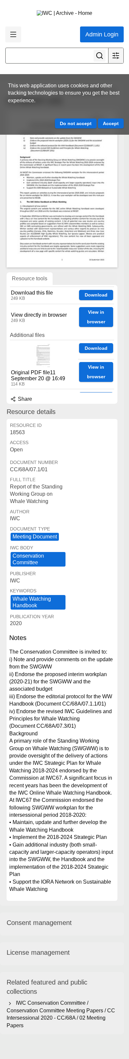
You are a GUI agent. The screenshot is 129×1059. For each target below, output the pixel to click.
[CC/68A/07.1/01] (62, 188)
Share (24, 399)
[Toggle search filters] (115, 55)
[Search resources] (100, 56)
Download (96, 295)
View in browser (96, 316)
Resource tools (29, 278)
